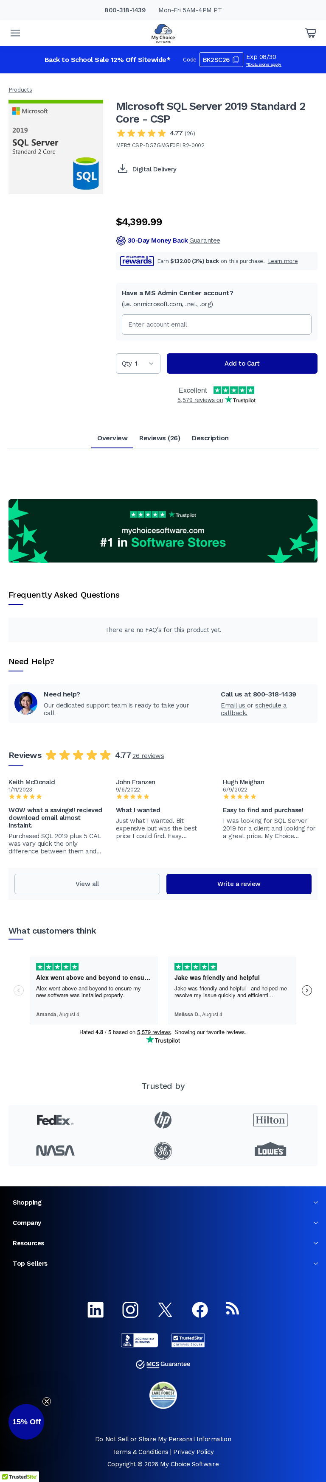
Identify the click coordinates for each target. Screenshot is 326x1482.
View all (87, 884)
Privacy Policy (193, 1452)
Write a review (239, 884)
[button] (26, 1422)
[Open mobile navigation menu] (15, 33)
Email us (234, 705)
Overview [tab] (112, 438)
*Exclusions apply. (264, 64)
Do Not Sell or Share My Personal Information (163, 1439)
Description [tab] (210, 438)
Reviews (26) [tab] (159, 438)
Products (20, 90)
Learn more (283, 261)
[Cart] (311, 33)
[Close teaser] (46, 1401)
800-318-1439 (125, 10)
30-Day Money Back (174, 240)
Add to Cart (242, 363)
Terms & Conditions (140, 1452)
